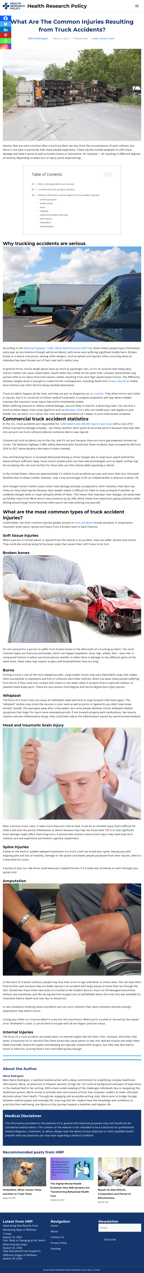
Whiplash (44, 211)
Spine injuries (46, 218)
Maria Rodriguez (38, 38)
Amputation (45, 222)
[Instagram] (5, 46)
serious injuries (116, 381)
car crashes (97, 393)
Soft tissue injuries (48, 199)
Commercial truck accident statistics (56, 189)
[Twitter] (5, 24)
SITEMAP (96, 1270)
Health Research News (103, 38)
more (32, 414)
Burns (42, 207)
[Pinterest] (5, 35)
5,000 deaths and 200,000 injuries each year (86, 424)
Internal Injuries (47, 226)
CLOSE (108, 175)
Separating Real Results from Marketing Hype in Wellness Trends (20, 1229)
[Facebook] (5, 18)
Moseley (70, 409)
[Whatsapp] (5, 41)
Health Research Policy (57, 6)
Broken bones (46, 203)
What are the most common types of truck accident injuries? (69, 195)
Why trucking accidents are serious (56, 184)
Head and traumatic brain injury (54, 215)
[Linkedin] (5, 29)
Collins (80, 409)
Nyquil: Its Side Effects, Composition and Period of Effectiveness (114, 1194)
